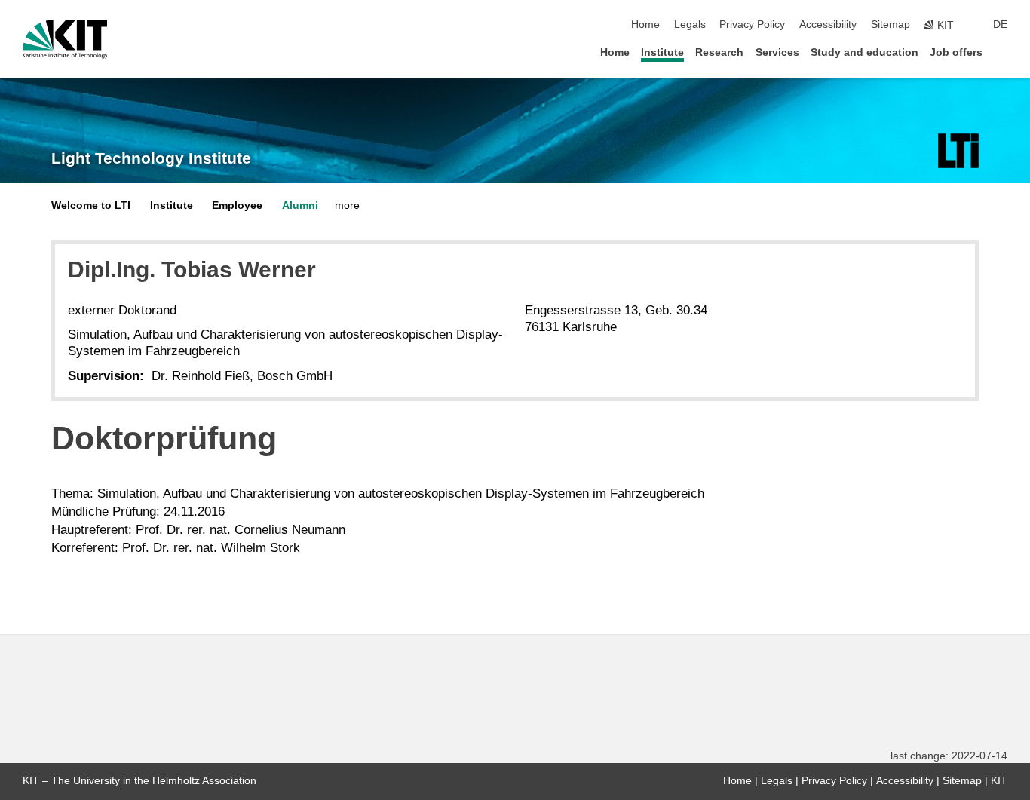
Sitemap (890, 24)
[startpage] (1002, 51)
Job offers (956, 52)
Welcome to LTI (90, 205)
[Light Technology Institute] (958, 150)
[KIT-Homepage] (65, 39)
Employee (237, 205)
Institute (662, 52)
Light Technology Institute (151, 158)
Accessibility (828, 24)
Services (777, 52)
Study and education (864, 52)
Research (719, 52)
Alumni (300, 205)
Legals (690, 24)
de (1000, 24)
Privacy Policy (752, 24)
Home (645, 24)
